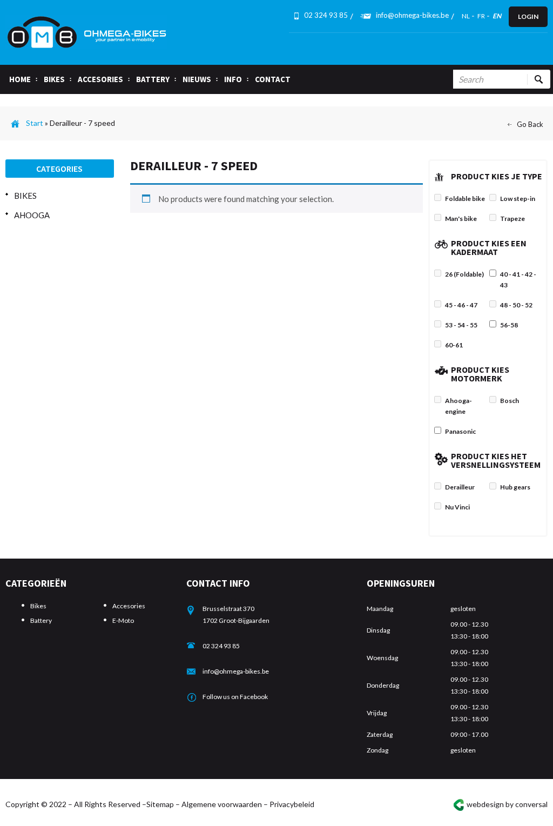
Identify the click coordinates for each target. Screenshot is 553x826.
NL (466, 16)
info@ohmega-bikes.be (412, 15)
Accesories (128, 606)
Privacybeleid (291, 804)
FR (481, 16)
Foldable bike (465, 198)
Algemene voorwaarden (221, 804)
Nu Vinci (457, 507)
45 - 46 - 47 (461, 305)
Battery (41, 620)
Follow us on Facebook (235, 697)
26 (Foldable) (464, 274)
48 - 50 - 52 (516, 305)
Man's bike (461, 218)
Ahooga (32, 215)
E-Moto (123, 620)
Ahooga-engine (458, 406)
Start (34, 122)
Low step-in (517, 198)
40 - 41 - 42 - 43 (518, 279)
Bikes (25, 195)
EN (497, 16)
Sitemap (160, 804)
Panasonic (460, 431)
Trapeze (512, 218)
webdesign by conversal (507, 804)
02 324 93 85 (221, 646)
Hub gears (515, 487)
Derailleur (460, 487)
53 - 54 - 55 (461, 325)
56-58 (509, 325)
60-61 (454, 345)
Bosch (509, 401)
